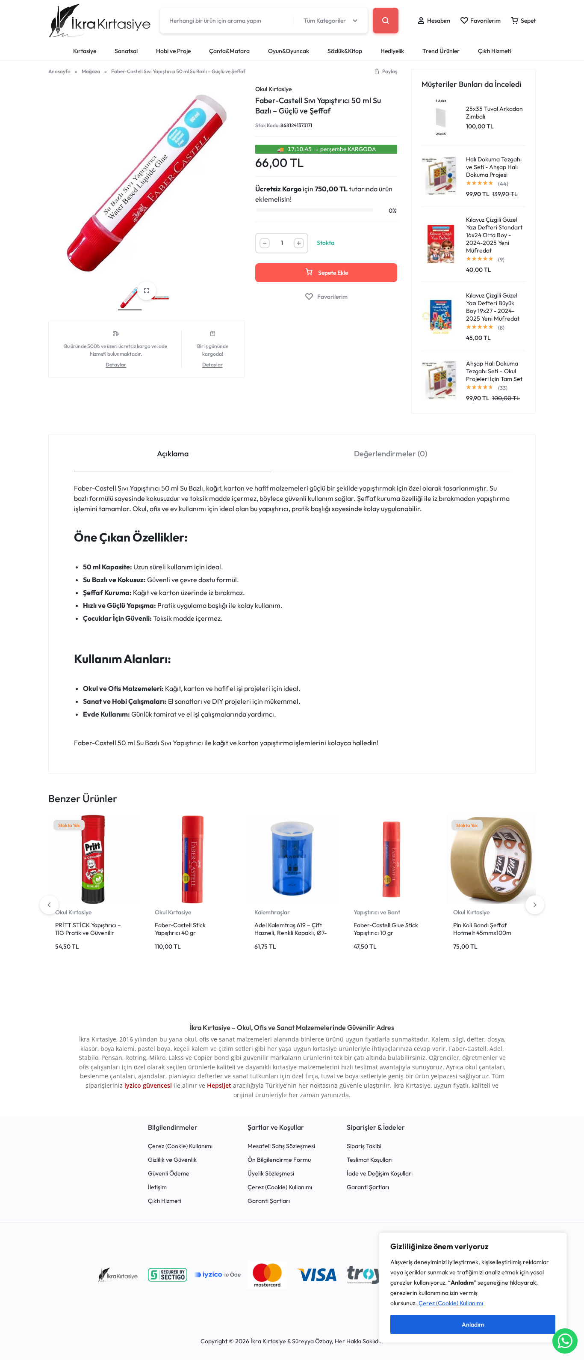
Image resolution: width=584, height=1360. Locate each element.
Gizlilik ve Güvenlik (172, 1160)
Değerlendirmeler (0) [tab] (390, 453)
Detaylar (116, 365)
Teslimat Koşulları (369, 1160)
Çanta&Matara (229, 51)
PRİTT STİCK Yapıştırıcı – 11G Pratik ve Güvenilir (88, 929)
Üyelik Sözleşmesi (271, 1173)
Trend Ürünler (441, 51)
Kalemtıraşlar (272, 912)
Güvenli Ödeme (168, 1173)
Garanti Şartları (269, 1201)
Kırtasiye (84, 51)
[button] (385, 71)
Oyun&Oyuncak (288, 51)
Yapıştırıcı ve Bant (377, 912)
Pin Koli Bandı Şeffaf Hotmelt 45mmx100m (482, 929)
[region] (473, 1287)
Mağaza (91, 71)
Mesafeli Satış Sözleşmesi (281, 1146)
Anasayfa (59, 71)
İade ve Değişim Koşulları (380, 1173)
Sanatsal (126, 51)
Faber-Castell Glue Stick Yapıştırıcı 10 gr (386, 929)
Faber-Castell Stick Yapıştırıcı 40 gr (180, 929)
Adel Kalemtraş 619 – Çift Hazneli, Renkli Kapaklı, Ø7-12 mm (290, 932)
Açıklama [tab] (173, 453)
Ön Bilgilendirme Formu (279, 1160)
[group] (93, 859)
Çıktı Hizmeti (494, 51)
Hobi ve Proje (173, 51)
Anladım (473, 1324)
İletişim (157, 1187)
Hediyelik (392, 51)
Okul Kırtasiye (273, 89)
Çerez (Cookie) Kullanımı (451, 1303)
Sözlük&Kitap (344, 51)
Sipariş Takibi (364, 1146)
